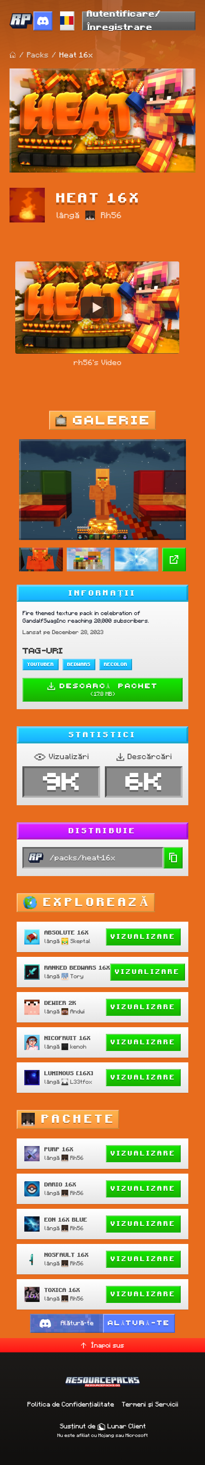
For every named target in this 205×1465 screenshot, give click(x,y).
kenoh (78, 1046)
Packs (38, 54)
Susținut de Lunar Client (103, 1426)
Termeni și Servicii (150, 1404)
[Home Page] (13, 55)
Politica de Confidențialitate (70, 1404)
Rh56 (111, 215)
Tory (76, 976)
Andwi (77, 1011)
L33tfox (81, 1081)
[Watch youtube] (97, 307)
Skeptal (80, 941)
